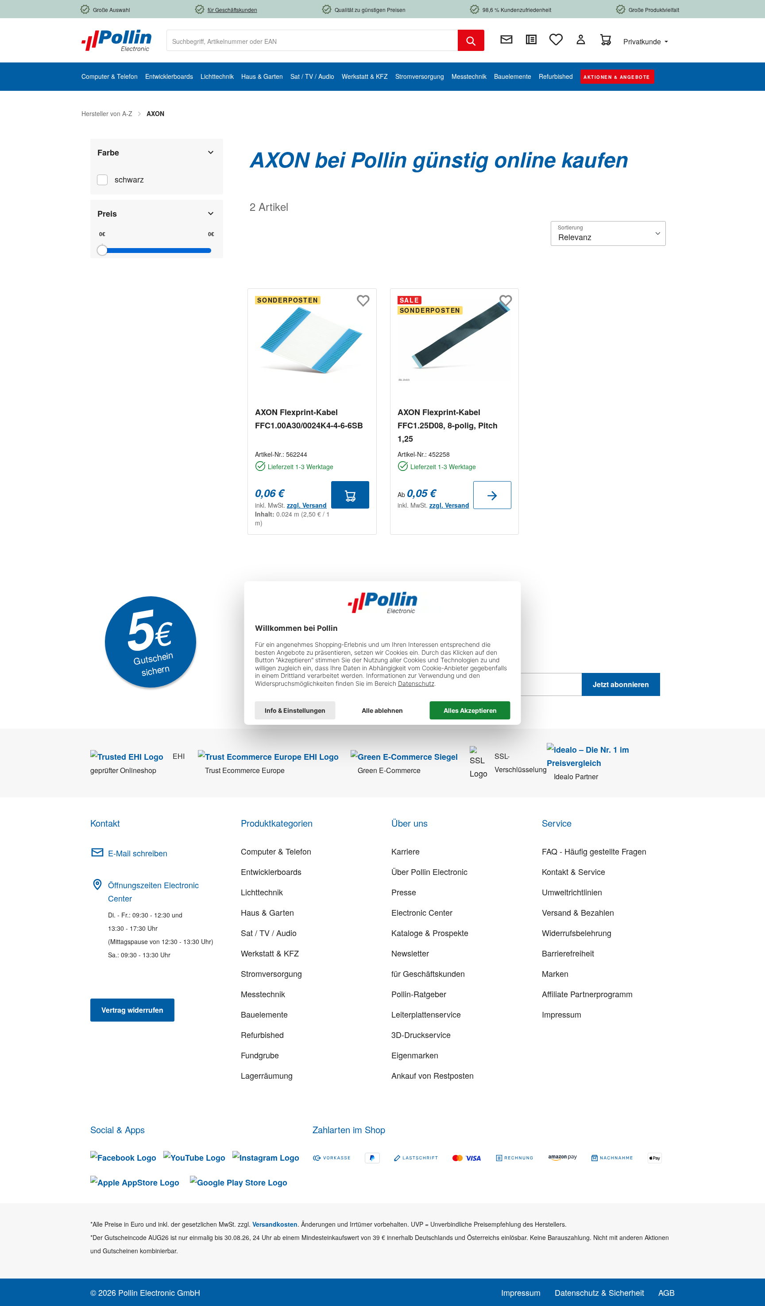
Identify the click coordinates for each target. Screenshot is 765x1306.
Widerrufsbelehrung (576, 932)
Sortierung (570, 227)
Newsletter (410, 953)
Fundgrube (260, 1055)
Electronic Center (421, 912)
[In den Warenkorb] (350, 495)
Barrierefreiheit (568, 953)
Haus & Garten (267, 912)
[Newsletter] (506, 39)
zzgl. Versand (307, 505)
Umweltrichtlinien (572, 892)
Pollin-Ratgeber (418, 993)
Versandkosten (275, 1224)
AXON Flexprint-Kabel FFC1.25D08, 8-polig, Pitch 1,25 (448, 425)
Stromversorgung (271, 973)
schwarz (129, 179)
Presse (403, 892)
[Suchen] (471, 40)
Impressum (561, 1014)
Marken (555, 973)
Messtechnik (263, 993)
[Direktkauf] (531, 39)
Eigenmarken (414, 1055)
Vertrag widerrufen (132, 1010)
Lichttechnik (262, 892)
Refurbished (262, 1034)
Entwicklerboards (271, 871)
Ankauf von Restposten (432, 1075)
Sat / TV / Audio (269, 932)
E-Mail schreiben (137, 853)
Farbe (108, 152)
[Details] (492, 495)
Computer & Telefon (276, 851)
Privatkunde (643, 41)
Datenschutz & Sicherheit (599, 1292)
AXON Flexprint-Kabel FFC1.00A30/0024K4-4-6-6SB (309, 418)
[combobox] (312, 40)
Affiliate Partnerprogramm (587, 993)
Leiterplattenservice (426, 1014)
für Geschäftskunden (428, 973)
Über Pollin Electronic (429, 871)
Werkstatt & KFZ (270, 953)
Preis (107, 213)
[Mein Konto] (581, 39)
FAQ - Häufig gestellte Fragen (594, 851)
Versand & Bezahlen (578, 912)
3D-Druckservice (421, 1034)
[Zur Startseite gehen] (116, 39)
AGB (666, 1292)
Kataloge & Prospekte (429, 932)
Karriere (405, 851)
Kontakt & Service (573, 871)
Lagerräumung (267, 1075)
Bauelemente (264, 1014)
